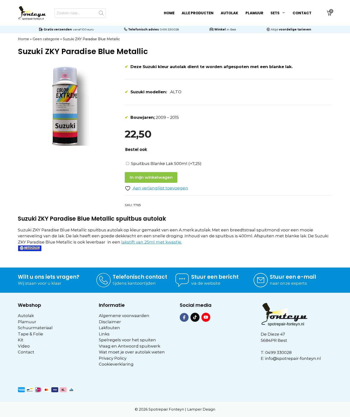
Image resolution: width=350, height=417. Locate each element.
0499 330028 (169, 29)
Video (24, 346)
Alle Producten (198, 12)
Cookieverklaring (116, 364)
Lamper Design (201, 409)
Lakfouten (109, 327)
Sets (275, 12)
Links (104, 334)
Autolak (229, 12)
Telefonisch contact (140, 277)
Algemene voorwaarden (124, 315)
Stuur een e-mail (293, 277)
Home (169, 12)
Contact (302, 12)
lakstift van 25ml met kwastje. (151, 242)
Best (233, 29)
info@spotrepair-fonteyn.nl (293, 358)
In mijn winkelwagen (151, 177)
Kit (20, 340)
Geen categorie (46, 39)
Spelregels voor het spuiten (127, 340)
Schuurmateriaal (35, 327)
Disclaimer (110, 321)
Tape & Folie (30, 334)
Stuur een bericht (215, 277)
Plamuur (254, 12)
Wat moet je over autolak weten (132, 352)
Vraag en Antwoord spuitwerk (129, 346)
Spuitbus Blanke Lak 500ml (166, 163)
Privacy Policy (112, 358)
